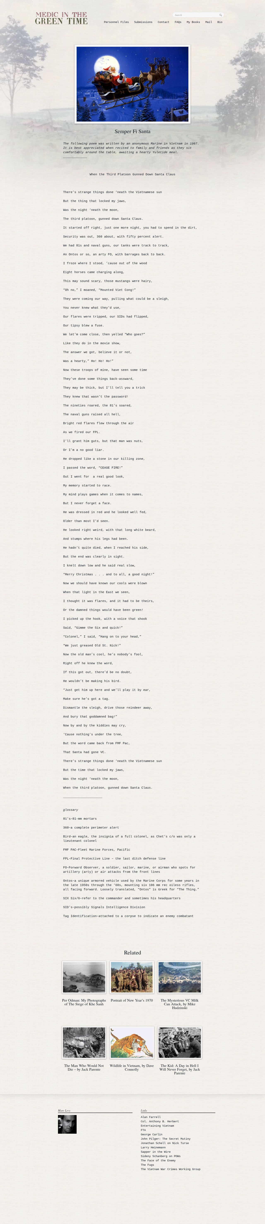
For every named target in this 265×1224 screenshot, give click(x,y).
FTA (143, 1130)
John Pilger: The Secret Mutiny (165, 1138)
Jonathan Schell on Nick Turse (165, 1143)
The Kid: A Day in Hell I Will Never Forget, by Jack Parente (179, 1069)
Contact (163, 22)
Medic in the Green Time (61, 18)
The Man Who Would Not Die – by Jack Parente (84, 1067)
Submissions (143, 22)
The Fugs (147, 1165)
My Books (193, 22)
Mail (208, 22)
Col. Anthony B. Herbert (160, 1121)
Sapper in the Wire (156, 1152)
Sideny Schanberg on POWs (161, 1156)
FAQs (178, 22)
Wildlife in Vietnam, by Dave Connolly (132, 1067)
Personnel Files (116, 22)
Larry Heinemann (153, 1147)
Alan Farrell (151, 1117)
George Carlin (151, 1134)
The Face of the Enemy (158, 1160)
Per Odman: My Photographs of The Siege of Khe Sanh (84, 1002)
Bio (219, 22)
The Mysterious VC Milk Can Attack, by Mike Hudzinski (180, 1004)
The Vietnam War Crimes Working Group (170, 1169)
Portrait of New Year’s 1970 (132, 1000)
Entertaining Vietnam (157, 1125)
